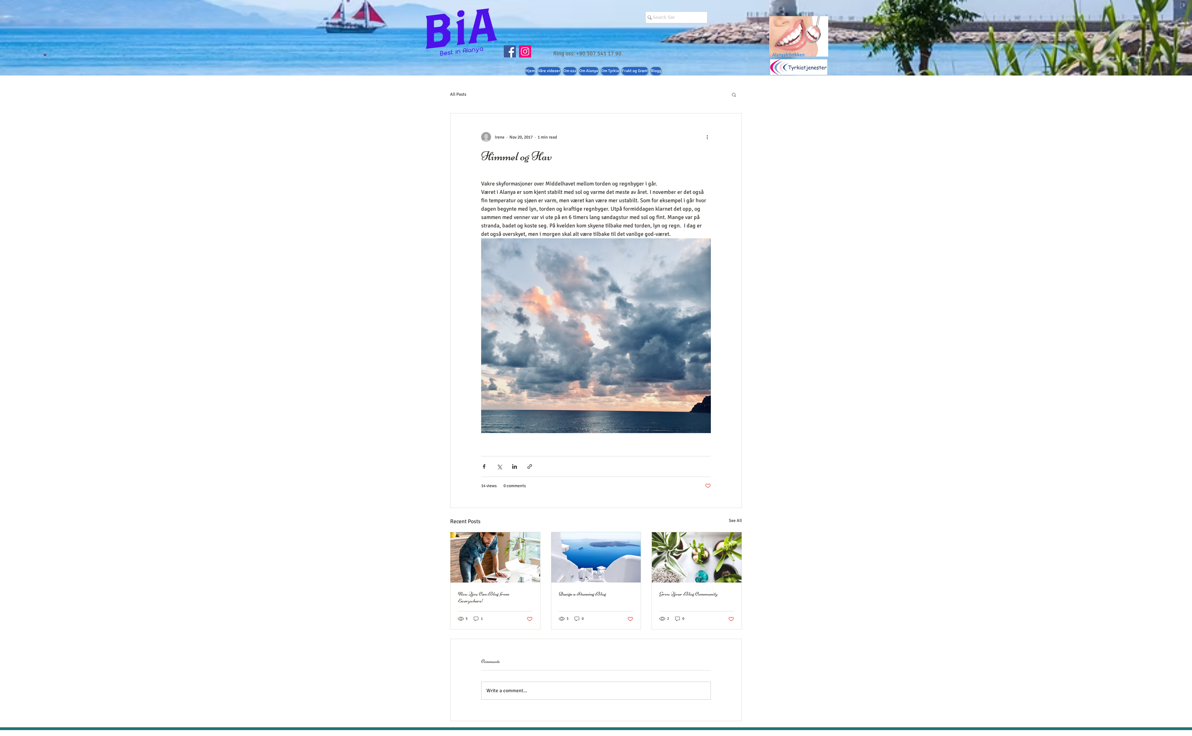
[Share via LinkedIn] (514, 466)
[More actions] (707, 137)
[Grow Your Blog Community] (697, 557)
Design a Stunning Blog (582, 593)
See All (735, 520)
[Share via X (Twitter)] (499, 466)
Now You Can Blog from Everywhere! (483, 597)
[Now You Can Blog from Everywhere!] (495, 557)
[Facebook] (510, 51)
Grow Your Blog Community (688, 593)
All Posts (458, 94)
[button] (734, 94)
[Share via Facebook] (484, 466)
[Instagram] (525, 51)
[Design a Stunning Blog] (596, 557)
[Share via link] (530, 466)
